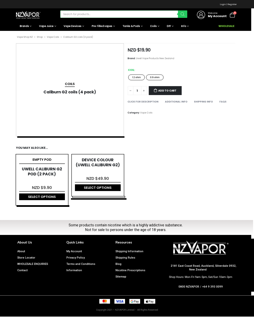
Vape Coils (53, 37)
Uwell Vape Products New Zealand (155, 58)
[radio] (136, 77)
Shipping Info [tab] (203, 101)
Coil (131, 70)
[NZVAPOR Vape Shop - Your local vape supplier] (28, 15)
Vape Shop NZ (25, 37)
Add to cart (167, 90)
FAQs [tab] (222, 101)
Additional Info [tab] (176, 101)
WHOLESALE (226, 26)
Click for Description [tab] (143, 101)
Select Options (42, 196)
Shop (40, 37)
